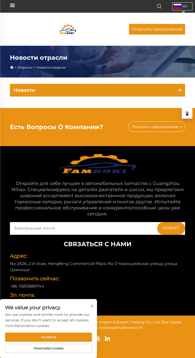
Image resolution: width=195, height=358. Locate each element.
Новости (25, 67)
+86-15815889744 (27, 286)
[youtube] (97, 338)
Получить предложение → (157, 126)
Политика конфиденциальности (110, 327)
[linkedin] (107, 338)
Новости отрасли (51, 67)
